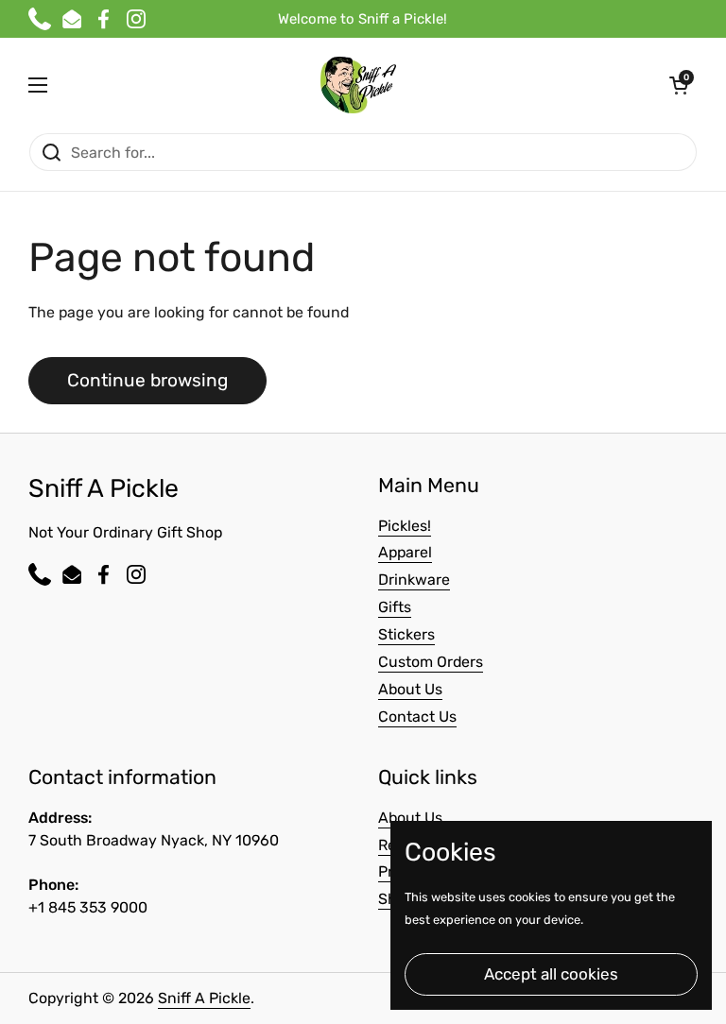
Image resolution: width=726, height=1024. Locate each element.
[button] (679, 85)
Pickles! (404, 526)
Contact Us (417, 716)
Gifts (394, 607)
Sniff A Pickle (204, 998)
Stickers (406, 634)
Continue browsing (147, 380)
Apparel (405, 552)
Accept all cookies (551, 973)
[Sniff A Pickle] (358, 85)
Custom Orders (430, 662)
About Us (410, 689)
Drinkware (414, 580)
